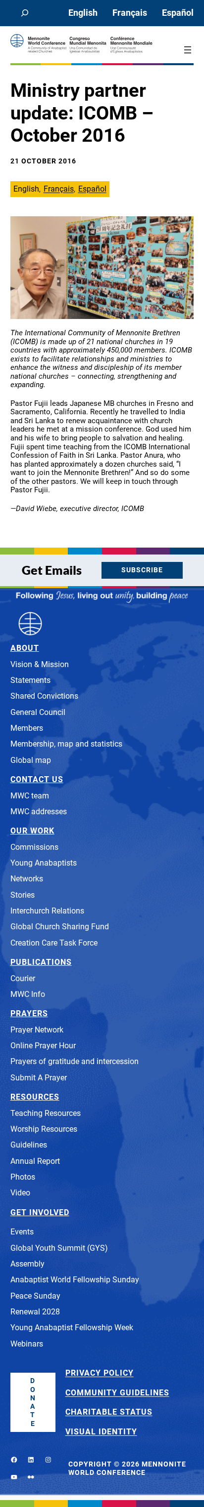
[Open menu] (188, 50)
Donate (33, 1402)
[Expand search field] (25, 13)
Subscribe (142, 570)
